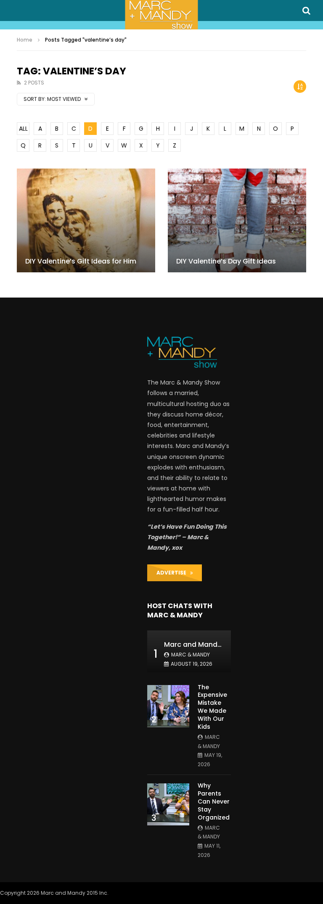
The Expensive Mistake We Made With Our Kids (212, 707)
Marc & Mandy (190, 654)
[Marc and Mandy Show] (161, 14)
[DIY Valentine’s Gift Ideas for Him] (86, 220)
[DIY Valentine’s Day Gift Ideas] (237, 220)
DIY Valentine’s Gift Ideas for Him (80, 261)
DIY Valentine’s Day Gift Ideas (226, 261)
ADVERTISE (173, 572)
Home (24, 39)
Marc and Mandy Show (202, 644)
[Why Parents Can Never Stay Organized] (168, 804)
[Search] (306, 10)
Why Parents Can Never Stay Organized (214, 801)
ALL (23, 128)
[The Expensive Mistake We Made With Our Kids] (168, 706)
